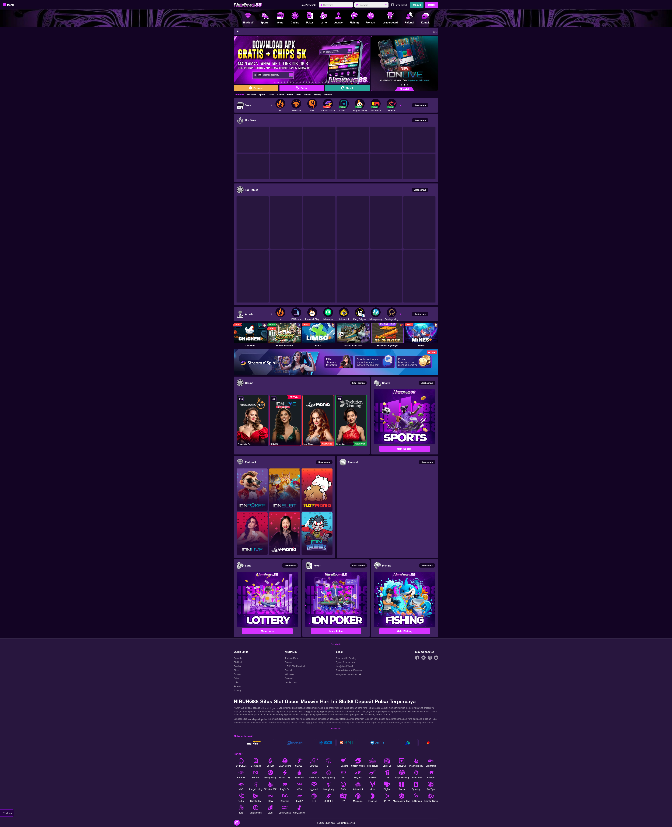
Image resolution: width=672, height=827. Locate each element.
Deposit (288, 670)
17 (325, 83)
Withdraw (289, 674)
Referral (289, 678)
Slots (272, 94)
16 (322, 83)
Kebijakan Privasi (344, 666)
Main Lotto (267, 631)
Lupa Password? (308, 4)
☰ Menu (7, 813)
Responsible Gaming (346, 658)
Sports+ (263, 94)
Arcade (307, 94)
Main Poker (336, 631)
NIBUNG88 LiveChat (295, 666)
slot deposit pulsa (257, 719)
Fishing (317, 94)
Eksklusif (251, 94)
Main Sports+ (405, 448)
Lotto (298, 94)
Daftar (431, 4)
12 (309, 83)
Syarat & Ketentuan (345, 662)
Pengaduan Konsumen (347, 674)
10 (303, 83)
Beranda (239, 94)
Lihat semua (420, 105)
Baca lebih (336, 644)
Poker (290, 94)
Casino (280, 94)
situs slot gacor (269, 708)
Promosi (328, 94)
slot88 (309, 723)
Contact (288, 662)
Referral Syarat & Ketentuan (349, 670)
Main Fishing (404, 631)
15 (319, 83)
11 (306, 83)
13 (312, 83)
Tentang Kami (291, 658)
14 (315, 83)
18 (328, 83)
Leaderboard (291, 682)
